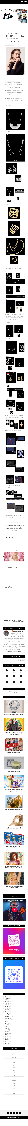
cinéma (14, 1067)
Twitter (7, 528)
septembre (8, 1020)
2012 (6, 1040)
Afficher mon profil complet (14, 651)
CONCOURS (14, 1052)
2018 (6, 1010)
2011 (6, 1041)
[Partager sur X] (5, 537)
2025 (6, 998)
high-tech (14, 1078)
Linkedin (20, 528)
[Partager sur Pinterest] (8, 537)
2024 (6, 1000)
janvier (7, 1033)
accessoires (11, 545)
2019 (6, 1008)
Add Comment (19, 45)
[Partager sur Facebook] (12, 537)
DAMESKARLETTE (18, 631)
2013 (6, 1038)
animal (14, 1062)
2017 (6, 1011)
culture (14, 1070)
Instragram (20, 527)
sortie (14, 1093)
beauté (14, 1065)
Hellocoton (13, 530)
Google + (11, 528)
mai (6, 1026)
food (14, 1075)
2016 (6, 1013)
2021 (6, 1005)
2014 (6, 1036)
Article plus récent (9, 620)
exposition (14, 1073)
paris (14, 1088)
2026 (6, 996)
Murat (18, 87)
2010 (6, 1043)
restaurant (14, 1091)
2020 (6, 1006)
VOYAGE (14, 1060)
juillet (6, 1023)
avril (6, 1028)
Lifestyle (14, 1054)
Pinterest (16, 528)
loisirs (14, 1083)
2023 (6, 1001)
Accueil (20, 620)
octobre (7, 1018)
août (6, 1021)
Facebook (15, 527)
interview (14, 1080)
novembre (8, 1016)
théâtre (14, 1096)
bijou (15, 545)
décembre (7, 1015)
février (6, 1031)
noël (18, 545)
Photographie (14, 1057)
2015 (6, 1035)
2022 (6, 1003)
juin (6, 1025)
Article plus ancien (18, 622)
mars (6, 1030)
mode (14, 1085)
